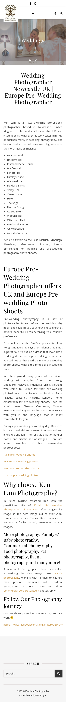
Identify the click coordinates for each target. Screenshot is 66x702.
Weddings (33, 40)
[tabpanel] (33, 42)
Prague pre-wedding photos (21, 461)
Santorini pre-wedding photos (22, 468)
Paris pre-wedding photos (19, 454)
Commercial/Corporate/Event (21, 590)
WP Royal (41, 695)
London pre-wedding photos (21, 475)
